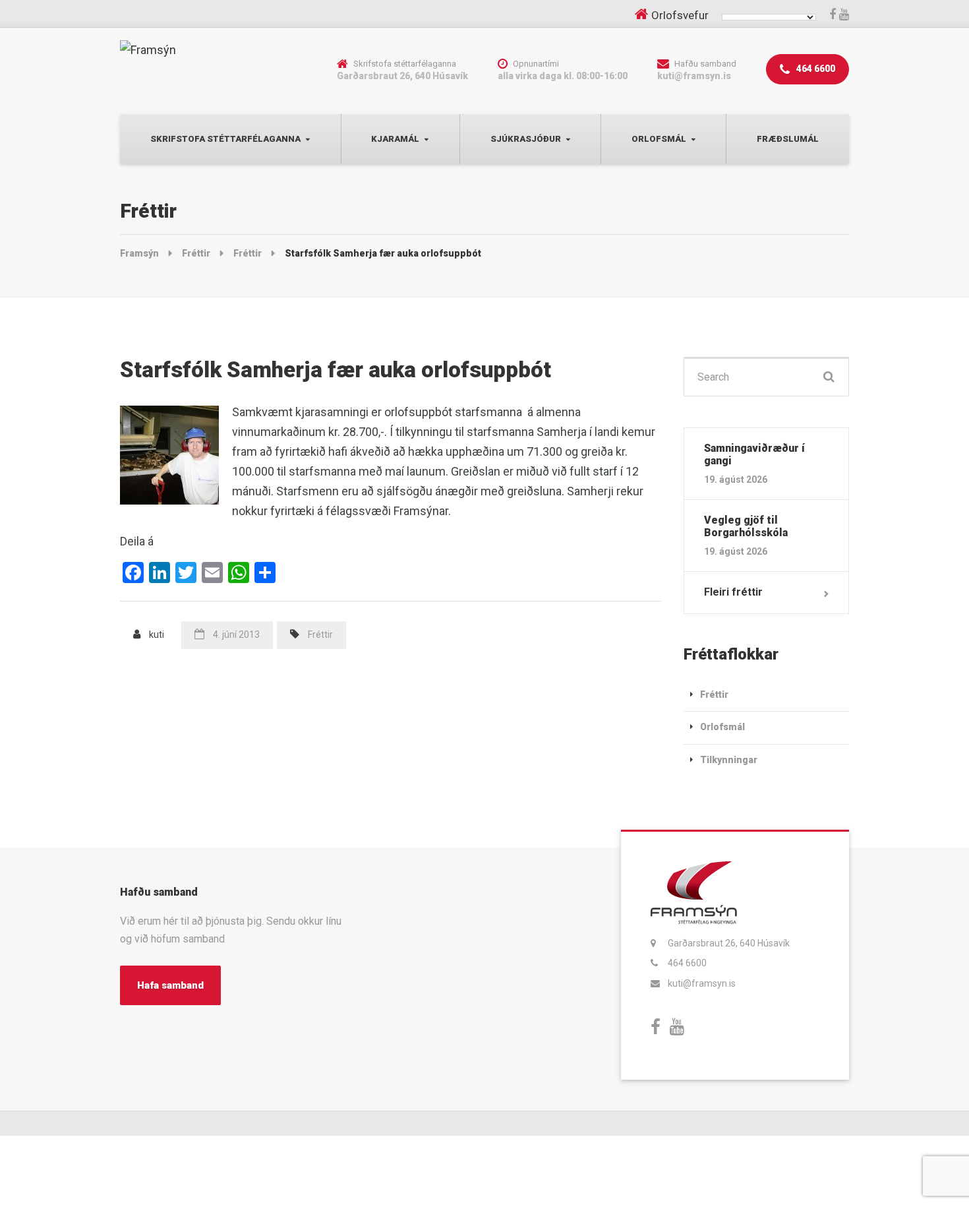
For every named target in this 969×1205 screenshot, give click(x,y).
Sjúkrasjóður (525, 139)
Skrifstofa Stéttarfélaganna (225, 139)
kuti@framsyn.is (702, 983)
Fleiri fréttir (733, 592)
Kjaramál (395, 139)
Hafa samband (170, 985)
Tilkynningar (728, 760)
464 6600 (814, 68)
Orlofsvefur (680, 15)
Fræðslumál (788, 139)
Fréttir (320, 634)
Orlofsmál (658, 139)
